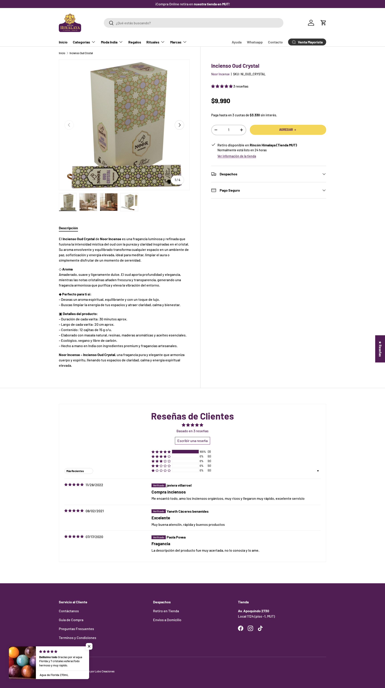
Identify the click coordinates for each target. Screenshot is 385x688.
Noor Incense (220, 74)
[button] (323, 23)
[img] (74, 484)
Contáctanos (69, 611)
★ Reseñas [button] (380, 349)
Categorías (81, 42)
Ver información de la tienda (236, 156)
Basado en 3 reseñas (192, 431)
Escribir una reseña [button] (192, 440)
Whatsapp (255, 42)
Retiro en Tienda (166, 611)
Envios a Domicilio (167, 620)
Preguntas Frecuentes (76, 629)
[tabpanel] (124, 302)
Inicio (63, 42)
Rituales (152, 42)
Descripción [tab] (68, 228)
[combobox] (193, 23)
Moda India (109, 42)
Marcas (175, 42)
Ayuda (237, 42)
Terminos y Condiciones (77, 637)
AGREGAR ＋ (288, 129)
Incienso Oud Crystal (81, 53)
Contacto (275, 42)
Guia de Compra (71, 620)
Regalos (134, 42)
